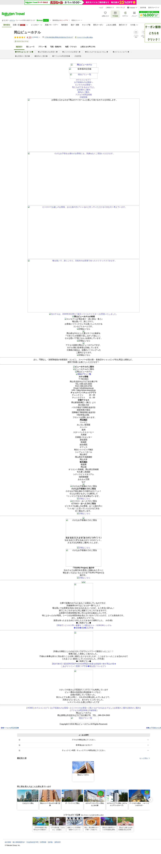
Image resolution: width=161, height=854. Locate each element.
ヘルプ (101, 7)
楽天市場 (143, 7)
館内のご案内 (83, 92)
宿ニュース (30, 47)
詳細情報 (78, 56)
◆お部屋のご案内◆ (22, 56)
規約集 (50, 842)
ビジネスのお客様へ (83, 85)
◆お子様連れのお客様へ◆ (48, 52)
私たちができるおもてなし (83, 87)
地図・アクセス (71, 47)
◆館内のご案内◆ (41, 56)
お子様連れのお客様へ (83, 82)
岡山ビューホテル (27, 32)
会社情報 (8, 842)
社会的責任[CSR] (32, 842)
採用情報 (43, 842)
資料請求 (57, 842)
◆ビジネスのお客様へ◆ (71, 52)
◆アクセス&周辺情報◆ (61, 56)
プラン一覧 (42, 47)
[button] (92, 762)
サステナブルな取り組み (85, 37)
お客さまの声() (87, 47)
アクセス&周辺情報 (83, 95)
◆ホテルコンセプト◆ (121, 52)
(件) (35, 37)
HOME (30, 708)
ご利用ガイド (109, 7)
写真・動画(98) (55, 47)
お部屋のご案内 (83, 90)
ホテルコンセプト (83, 80)
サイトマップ (120, 7)
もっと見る (143, 758)
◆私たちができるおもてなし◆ (96, 52)
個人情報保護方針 (19, 842)
